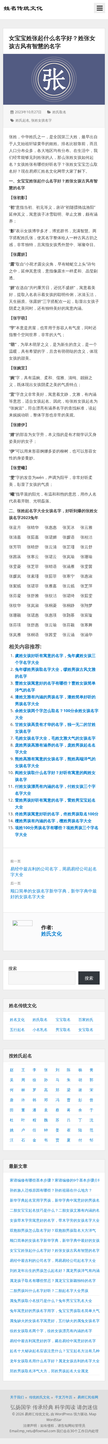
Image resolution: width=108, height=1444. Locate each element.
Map (92, 1414)
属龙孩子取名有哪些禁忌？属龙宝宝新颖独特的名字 (53, 1280)
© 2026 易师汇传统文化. (31, 1414)
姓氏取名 (59, 112)
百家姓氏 (85, 1019)
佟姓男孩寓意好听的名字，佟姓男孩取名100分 (56, 813)
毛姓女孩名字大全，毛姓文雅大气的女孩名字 (55, 738)
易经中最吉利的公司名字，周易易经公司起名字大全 (53, 1260)
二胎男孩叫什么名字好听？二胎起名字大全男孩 (49, 1290)
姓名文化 (17, 1019)
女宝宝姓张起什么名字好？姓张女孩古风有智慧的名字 (52, 42)
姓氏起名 (22, 120)
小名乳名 (40, 1029)
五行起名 (17, 1029)
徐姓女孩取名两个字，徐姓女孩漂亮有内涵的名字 (51, 1330)
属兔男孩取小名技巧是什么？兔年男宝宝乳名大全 (51, 1300)
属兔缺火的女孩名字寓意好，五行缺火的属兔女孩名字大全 (58, 1320)
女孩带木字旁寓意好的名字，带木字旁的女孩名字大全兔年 (58, 1220)
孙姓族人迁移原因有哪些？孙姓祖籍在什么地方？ (51, 1190)
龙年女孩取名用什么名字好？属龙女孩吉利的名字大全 (55, 1360)
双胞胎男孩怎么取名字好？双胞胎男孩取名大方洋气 (53, 1230)
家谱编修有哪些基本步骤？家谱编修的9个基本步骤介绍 (56, 1180)
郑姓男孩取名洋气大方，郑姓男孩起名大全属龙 (49, 1370)
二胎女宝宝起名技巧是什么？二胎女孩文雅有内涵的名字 (56, 1210)
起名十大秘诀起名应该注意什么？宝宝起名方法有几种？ (56, 1350)
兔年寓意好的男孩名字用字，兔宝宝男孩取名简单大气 (55, 1310)
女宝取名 (85, 1029)
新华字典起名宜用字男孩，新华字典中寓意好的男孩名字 (56, 1200)
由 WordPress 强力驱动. (69, 1414)
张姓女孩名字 (41, 120)
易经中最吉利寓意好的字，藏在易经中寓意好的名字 (53, 1340)
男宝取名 (63, 1029)
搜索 (12, 968)
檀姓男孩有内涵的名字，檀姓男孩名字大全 (53, 820)
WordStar (54, 1419)
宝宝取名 (63, 1019)
